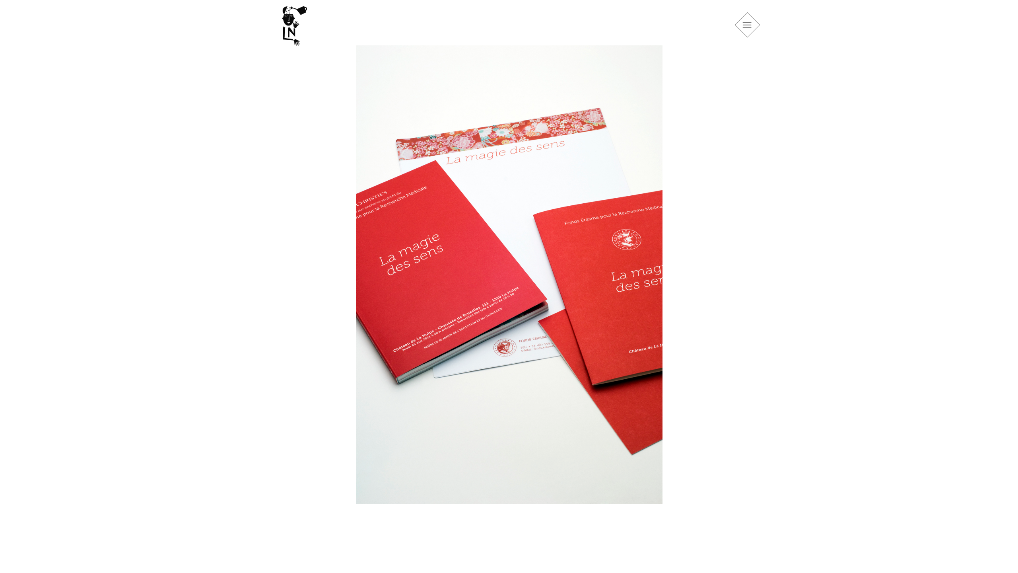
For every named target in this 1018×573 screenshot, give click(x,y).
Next (748, 282)
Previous (270, 282)
